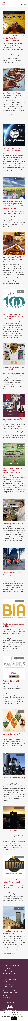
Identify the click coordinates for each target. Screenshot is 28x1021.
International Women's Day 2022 (12, 420)
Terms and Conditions (8, 1002)
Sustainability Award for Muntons (11, 682)
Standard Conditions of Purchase (11, 991)
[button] (21, 4)
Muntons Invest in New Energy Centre (14, 779)
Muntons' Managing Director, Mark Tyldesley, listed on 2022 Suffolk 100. (14, 316)
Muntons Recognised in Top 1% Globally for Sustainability (14, 149)
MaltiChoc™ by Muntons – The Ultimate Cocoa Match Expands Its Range (13, 95)
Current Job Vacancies (8, 968)
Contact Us (5, 996)
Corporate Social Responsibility (10, 971)
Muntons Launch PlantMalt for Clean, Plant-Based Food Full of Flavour (14, 259)
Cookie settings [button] (21, 1016)
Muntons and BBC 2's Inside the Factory (13, 574)
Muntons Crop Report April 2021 (13, 735)
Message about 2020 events (13, 831)
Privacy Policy (6, 997)
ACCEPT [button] (14, 1018)
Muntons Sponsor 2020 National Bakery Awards (11, 881)
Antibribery (5, 981)
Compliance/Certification (9, 970)
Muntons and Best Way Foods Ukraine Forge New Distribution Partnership (13, 38)
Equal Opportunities (8, 986)
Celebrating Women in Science (14, 524)
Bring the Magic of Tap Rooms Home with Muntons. (14, 369)
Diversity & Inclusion (8, 984)
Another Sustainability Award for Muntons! (13, 625)
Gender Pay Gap (7, 983)
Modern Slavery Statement (9, 979)
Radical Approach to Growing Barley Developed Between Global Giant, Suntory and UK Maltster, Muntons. (14, 205)
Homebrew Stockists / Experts (10, 992)
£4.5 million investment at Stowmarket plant (12, 932)
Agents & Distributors (8, 994)
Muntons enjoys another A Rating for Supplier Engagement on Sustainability (13, 470)
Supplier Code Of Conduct (9, 973)
